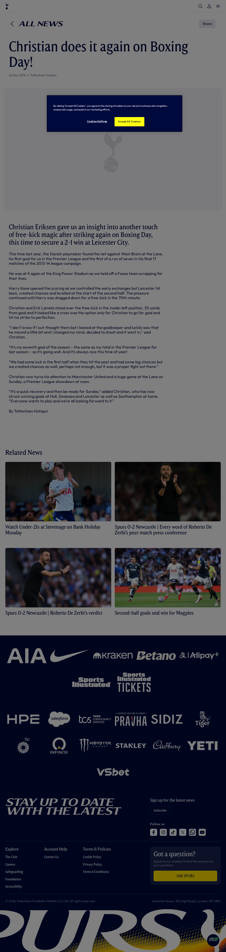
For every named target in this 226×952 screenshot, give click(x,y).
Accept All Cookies (129, 121)
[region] (114, 113)
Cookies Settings (97, 121)
